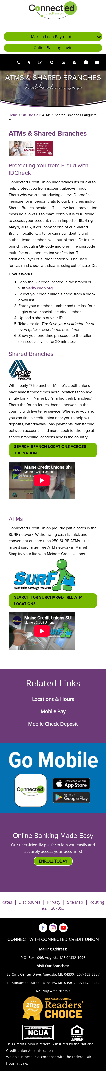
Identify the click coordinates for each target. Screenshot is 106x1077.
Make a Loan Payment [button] (51, 36)
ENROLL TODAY (53, 861)
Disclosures (29, 902)
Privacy (53, 902)
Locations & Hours (53, 699)
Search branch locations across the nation (50, 450)
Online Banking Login (53, 47)
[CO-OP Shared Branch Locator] (20, 369)
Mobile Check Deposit (53, 724)
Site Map (75, 902)
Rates (7, 902)
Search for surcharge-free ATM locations (48, 600)
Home (13, 115)
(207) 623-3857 (88, 974)
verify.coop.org (39, 288)
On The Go (29, 115)
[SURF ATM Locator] (44, 574)
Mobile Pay (53, 711)
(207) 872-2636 (88, 982)
